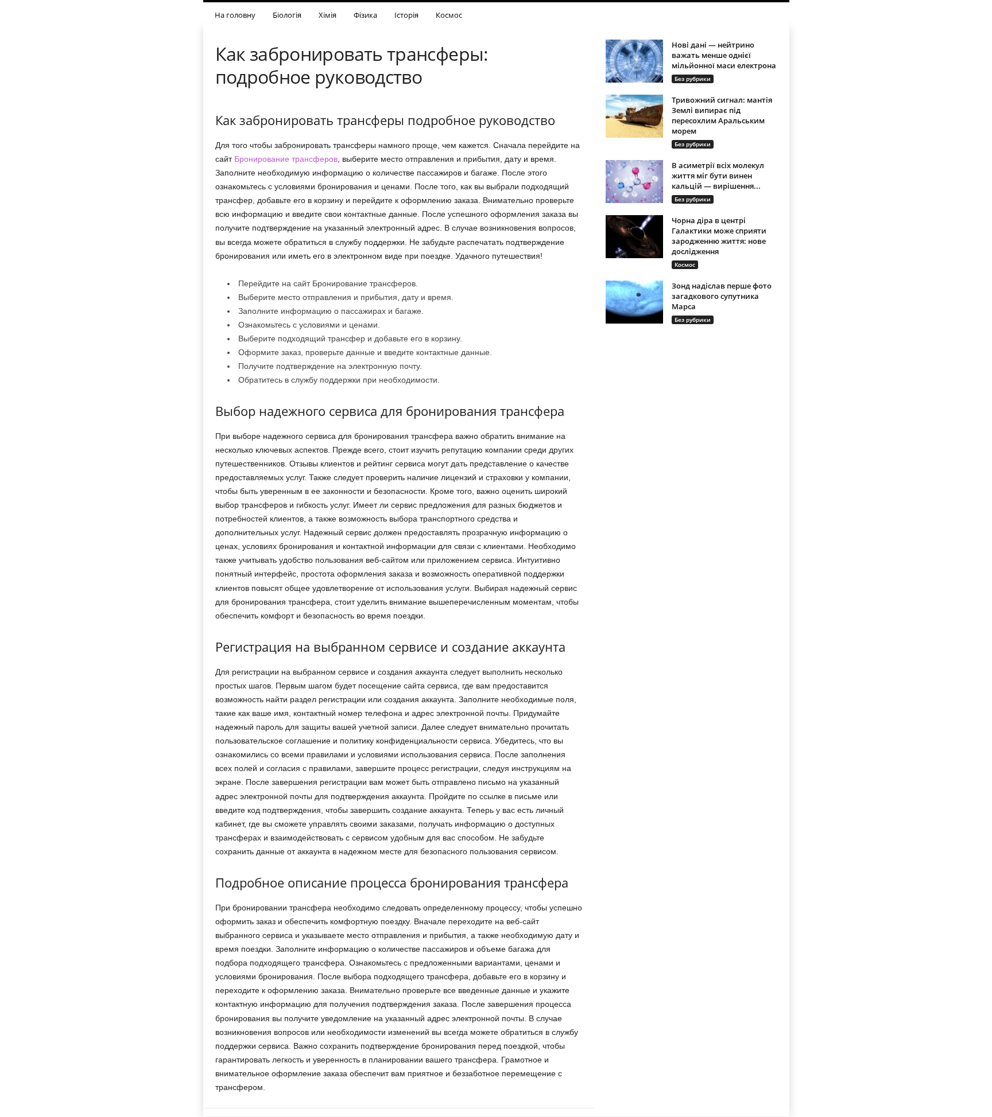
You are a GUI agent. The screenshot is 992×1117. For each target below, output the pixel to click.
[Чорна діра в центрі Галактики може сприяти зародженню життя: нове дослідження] (634, 236)
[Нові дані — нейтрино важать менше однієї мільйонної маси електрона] (634, 61)
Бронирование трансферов (286, 159)
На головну (235, 15)
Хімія (327, 15)
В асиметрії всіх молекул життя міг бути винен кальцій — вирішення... (718, 175)
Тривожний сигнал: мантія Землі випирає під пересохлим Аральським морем (722, 115)
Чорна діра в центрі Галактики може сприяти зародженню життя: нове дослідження (719, 235)
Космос (449, 15)
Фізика (365, 15)
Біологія (287, 15)
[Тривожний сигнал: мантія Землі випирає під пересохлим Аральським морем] (634, 116)
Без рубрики (693, 79)
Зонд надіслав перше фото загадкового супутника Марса (722, 296)
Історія (406, 15)
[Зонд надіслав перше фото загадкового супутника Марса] (634, 302)
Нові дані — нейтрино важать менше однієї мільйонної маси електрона (724, 55)
